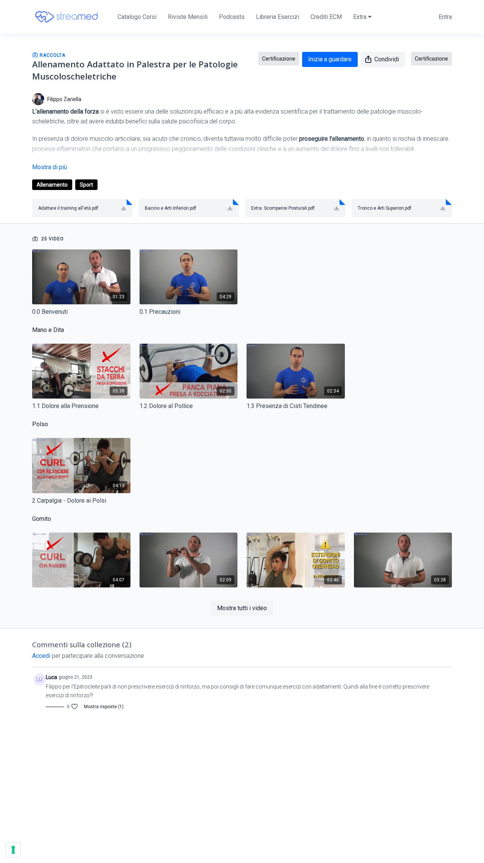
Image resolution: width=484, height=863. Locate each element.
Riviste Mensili (188, 16)
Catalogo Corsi (137, 16)
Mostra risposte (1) (104, 706)
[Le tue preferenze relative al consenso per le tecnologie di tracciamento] (13, 850)
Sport (86, 185)
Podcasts (232, 16)
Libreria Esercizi (277, 16)
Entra (445, 16)
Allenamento (52, 185)
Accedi (41, 655)
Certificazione (278, 59)
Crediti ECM (326, 16)
